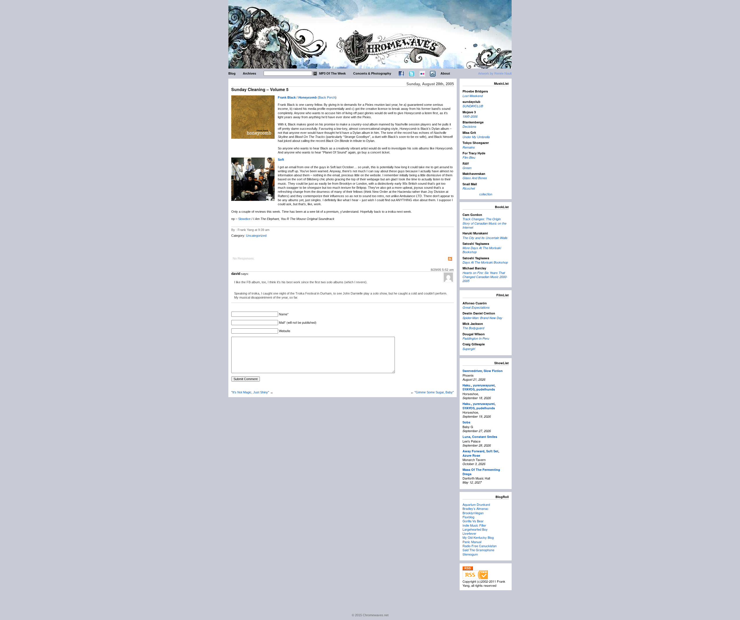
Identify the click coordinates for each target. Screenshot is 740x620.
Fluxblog (468, 516)
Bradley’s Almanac (475, 508)
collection (485, 194)
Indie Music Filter (474, 525)
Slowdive (244, 219)
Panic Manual (471, 541)
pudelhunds (485, 389)
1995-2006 (470, 116)
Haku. (466, 385)
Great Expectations (476, 307)
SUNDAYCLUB (472, 106)
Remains (468, 147)
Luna (466, 436)
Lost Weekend (472, 96)
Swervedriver (472, 371)
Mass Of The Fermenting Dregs (481, 471)
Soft (281, 159)
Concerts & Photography (372, 73)
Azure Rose (471, 455)
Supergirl (468, 349)
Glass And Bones (474, 178)
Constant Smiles (484, 436)
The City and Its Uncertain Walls (485, 238)
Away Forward (473, 451)
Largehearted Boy (475, 529)
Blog (232, 73)
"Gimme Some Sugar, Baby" (434, 392)
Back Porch (327, 97)
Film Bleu (468, 157)
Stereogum (470, 554)
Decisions (469, 126)
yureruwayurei (484, 385)
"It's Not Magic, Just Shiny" (250, 392)
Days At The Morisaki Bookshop (485, 262)
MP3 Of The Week (332, 73)
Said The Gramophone (478, 549)
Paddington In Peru (475, 338)
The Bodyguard (473, 328)
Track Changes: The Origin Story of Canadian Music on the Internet (484, 223)
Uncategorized (256, 235)
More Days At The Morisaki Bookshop (481, 250)
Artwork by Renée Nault (495, 73)
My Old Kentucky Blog (478, 537)
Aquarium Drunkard (476, 504)
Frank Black (287, 97)
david (235, 274)
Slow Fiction (493, 371)
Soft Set (492, 451)
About (445, 73)
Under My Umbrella (476, 137)
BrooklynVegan (473, 512)
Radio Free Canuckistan (479, 545)
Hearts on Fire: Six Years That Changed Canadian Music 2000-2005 (485, 277)
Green (466, 168)
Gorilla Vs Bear (473, 521)
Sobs (466, 422)
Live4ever (469, 533)
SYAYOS (468, 389)
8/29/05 (442, 269)
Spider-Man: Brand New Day (482, 318)
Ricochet (468, 188)
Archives (249, 73)
